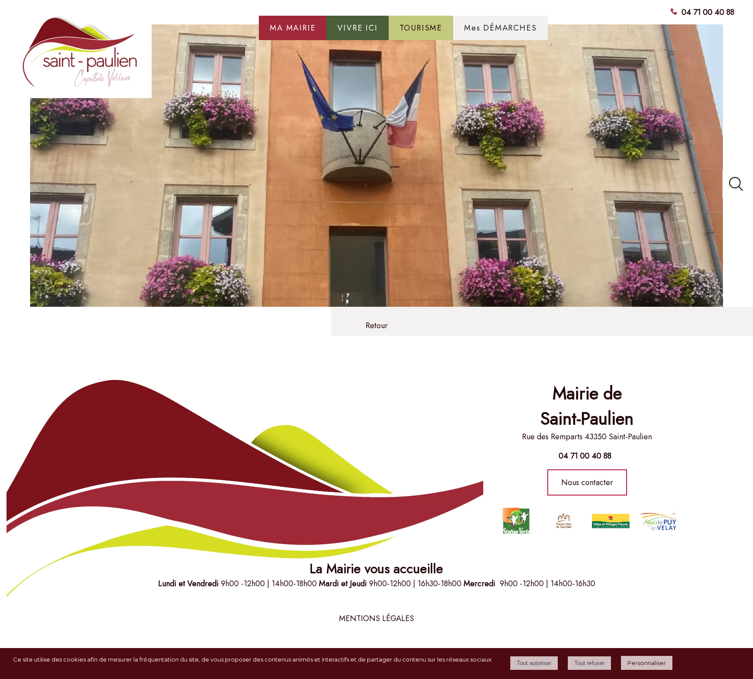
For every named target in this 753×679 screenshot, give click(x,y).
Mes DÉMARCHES (500, 28)
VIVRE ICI (357, 28)
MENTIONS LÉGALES (376, 618)
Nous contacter (587, 482)
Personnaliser (647, 662)
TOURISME (421, 28)
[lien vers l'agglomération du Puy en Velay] (563, 521)
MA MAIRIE (292, 28)
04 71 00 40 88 (708, 12)
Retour (377, 325)
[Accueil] (81, 56)
